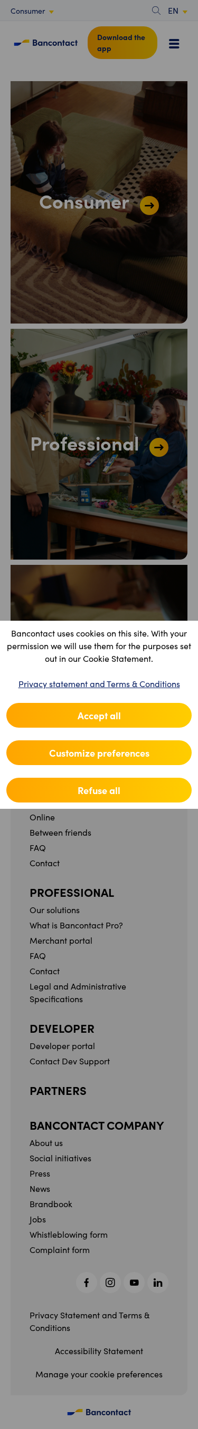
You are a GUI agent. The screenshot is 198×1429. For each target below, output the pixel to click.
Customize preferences (99, 752)
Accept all (99, 715)
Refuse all (99, 790)
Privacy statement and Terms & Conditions (99, 683)
